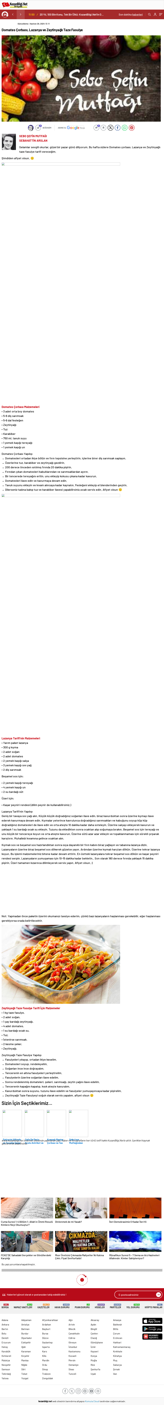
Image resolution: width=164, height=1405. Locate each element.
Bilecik (72, 1329)
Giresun (72, 1342)
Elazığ (94, 1338)
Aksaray (95, 1320)
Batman (25, 1329)
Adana (5, 1320)
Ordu (44, 1364)
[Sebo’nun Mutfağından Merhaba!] (78, 1122)
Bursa (45, 1333)
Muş (115, 1360)
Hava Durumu (62, 1306)
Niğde (24, 1364)
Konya (94, 1355)
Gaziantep (47, 1342)
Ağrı (71, 1320)
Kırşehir (25, 1355)
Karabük (6, 1351)
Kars (44, 1351)
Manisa (25, 1360)
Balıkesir (117, 1324)
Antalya (25, 1324)
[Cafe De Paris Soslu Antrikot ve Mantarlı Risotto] (34, 1122)
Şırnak (116, 1369)
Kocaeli (72, 1355)
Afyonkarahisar (50, 1320)
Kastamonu (74, 1351)
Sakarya (117, 1364)
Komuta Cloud (92, 1401)
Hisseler (100, 1306)
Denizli (5, 1338)
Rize (93, 1364)
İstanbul (73, 1346)
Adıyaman (26, 1320)
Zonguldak (47, 1378)
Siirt (23, 1369)
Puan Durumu (82, 1306)
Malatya (6, 1360)
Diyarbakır (26, 1338)
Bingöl (94, 1329)
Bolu (4, 1333)
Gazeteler (43, 1306)
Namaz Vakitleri (23, 1306)
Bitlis (115, 1329)
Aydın (93, 1324)
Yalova (5, 1378)
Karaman (26, 1351)
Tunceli (72, 1373)
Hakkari (117, 1342)
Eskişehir (26, 1342)
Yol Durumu (133, 1306)
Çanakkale (74, 1333)
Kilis (44, 1355)
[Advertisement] (81, 889)
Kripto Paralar (153, 1306)
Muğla (94, 1360)
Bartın (5, 1329)
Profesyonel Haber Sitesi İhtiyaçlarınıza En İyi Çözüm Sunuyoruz (72, 14)
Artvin (72, 1324)
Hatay (5, 1346)
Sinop (45, 1369)
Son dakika (131, 14)
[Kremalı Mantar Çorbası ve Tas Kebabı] (56, 1122)
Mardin (45, 1360)
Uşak (93, 1373)
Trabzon (46, 1373)
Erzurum (6, 1342)
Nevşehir (6, 1364)
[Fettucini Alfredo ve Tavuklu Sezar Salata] (12, 1122)
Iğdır (23, 1346)
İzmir (93, 1346)
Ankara (5, 1324)
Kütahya (117, 1355)
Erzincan (117, 1338)
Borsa (5, 1306)
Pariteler (115, 1306)
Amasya (117, 1320)
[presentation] (13, 14)
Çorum (116, 1333)
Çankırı (94, 1333)
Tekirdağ (6, 1373)
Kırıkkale (117, 1351)
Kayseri (94, 1351)
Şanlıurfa (95, 1369)
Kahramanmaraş (121, 1346)
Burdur (25, 1333)
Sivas (71, 1369)
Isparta (46, 1346)
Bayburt (46, 1329)
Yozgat (25, 1378)
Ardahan (46, 1324)
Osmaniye (73, 1364)
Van (115, 1373)
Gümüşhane (97, 1342)
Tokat (24, 1373)
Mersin (72, 1360)
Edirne (72, 1338)
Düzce (45, 1338)
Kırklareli (6, 1355)
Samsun (6, 1369)
